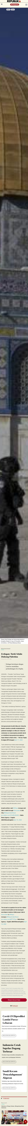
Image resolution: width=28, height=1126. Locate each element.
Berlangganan (14, 4)
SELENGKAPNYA (9, 1035)
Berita (8, 9)
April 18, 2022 (18, 820)
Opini (13, 9)
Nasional (4, 1102)
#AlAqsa (15, 808)
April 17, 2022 (19, 740)
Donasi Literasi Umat (14, 1000)
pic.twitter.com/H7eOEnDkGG (10, 815)
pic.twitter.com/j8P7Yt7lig (8, 919)
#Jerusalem (17, 810)
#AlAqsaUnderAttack (10, 813)
